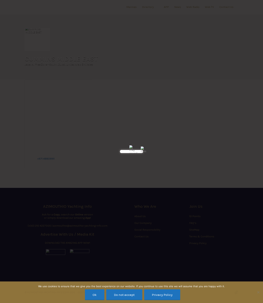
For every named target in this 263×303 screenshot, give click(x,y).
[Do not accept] (258, 292)
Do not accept (124, 295)
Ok (95, 295)
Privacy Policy (162, 295)
